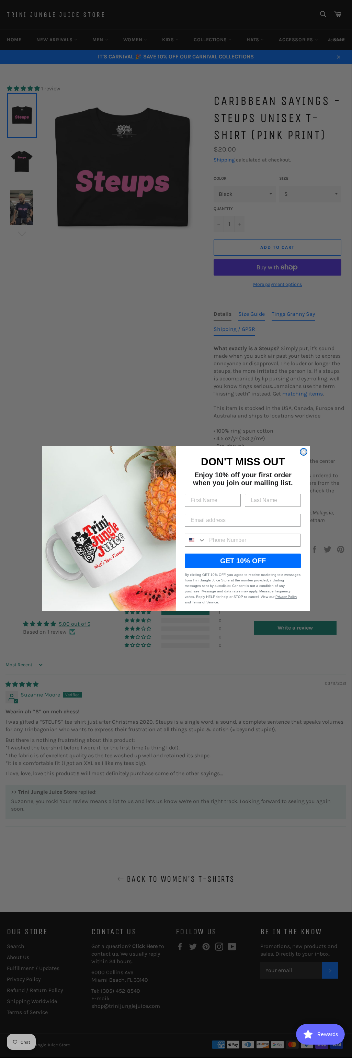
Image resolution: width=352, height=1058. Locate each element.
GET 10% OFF (243, 561)
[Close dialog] (303, 451)
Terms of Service (205, 602)
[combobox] (195, 540)
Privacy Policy (286, 597)
